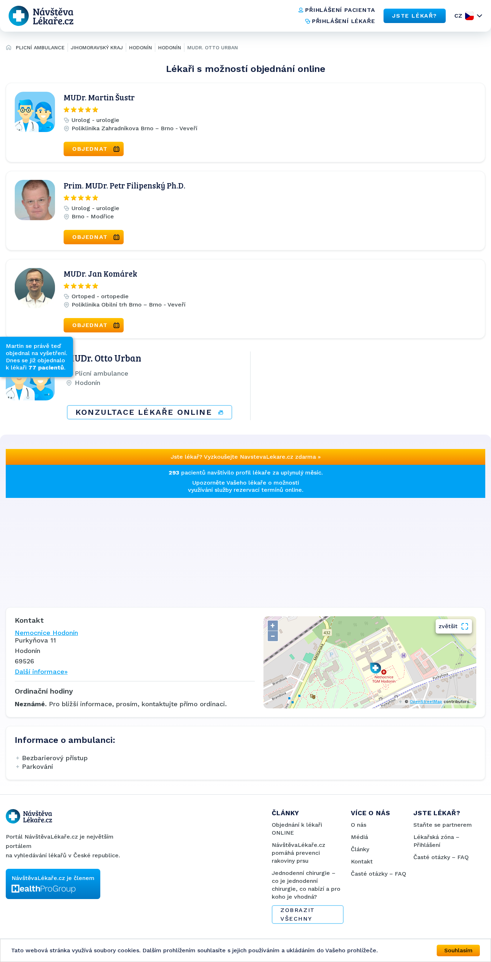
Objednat (90, 148)
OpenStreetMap (426, 701)
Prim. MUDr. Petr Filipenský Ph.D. (124, 185)
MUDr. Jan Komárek (100, 273)
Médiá (359, 837)
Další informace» (41, 671)
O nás (358, 824)
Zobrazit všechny (297, 914)
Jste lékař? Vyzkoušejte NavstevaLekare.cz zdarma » (246, 456)
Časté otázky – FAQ (378, 873)
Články (360, 849)
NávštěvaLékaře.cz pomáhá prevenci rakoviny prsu (298, 852)
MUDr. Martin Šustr (99, 97)
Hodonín (140, 47)
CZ (458, 15)
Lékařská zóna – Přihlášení (436, 841)
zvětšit (448, 626)
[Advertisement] (221, 548)
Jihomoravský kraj (97, 47)
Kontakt (362, 861)
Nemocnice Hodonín (46, 632)
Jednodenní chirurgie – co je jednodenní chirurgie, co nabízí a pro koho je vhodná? (306, 885)
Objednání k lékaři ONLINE (297, 828)
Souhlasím (458, 950)
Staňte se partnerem (442, 824)
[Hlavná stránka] (9, 48)
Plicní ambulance (40, 47)
